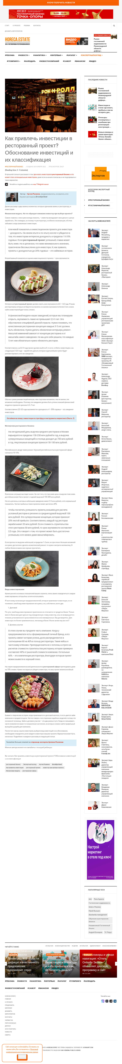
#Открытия (84, 946)
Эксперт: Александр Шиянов (106, 286)
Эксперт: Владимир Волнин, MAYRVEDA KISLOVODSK (109, 704)
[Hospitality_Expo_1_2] (61, 14)
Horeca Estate (52, 1047)
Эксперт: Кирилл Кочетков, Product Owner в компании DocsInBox (109, 650)
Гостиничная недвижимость (99, 903)
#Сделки (75, 946)
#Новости (23, 55)
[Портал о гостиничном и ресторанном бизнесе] (17, 41)
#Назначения (107, 946)
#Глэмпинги (13, 61)
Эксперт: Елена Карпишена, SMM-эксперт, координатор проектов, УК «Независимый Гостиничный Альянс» (107, 359)
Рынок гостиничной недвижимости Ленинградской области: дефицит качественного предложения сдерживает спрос (24, 960)
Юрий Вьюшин (94, 911)
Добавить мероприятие (13, 31)
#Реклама (9, 55)
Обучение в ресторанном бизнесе (98, 920)
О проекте (16, 26)
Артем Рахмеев (33, 194)
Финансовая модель (13, 771)
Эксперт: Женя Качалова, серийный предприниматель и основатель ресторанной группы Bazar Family (109, 583)
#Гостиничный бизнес (99, 205)
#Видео (92, 61)
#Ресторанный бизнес (99, 200)
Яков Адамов (99, 899)
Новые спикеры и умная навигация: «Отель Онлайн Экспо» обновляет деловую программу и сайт (98, 962)
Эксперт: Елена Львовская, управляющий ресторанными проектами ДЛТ (107, 318)
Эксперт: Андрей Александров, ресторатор (107, 470)
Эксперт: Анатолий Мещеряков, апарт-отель (106, 426)
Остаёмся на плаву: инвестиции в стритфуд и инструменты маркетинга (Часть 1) (40, 418)
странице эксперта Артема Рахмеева (47, 742)
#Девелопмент (95, 946)
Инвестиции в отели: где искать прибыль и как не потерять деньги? (61, 966)
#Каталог (71, 55)
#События (49, 946)
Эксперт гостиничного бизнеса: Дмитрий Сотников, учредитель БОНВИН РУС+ (107, 253)
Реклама (27, 26)
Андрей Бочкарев (95, 932)
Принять (22, 1057)
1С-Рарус (108, 932)
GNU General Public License (70, 1050)
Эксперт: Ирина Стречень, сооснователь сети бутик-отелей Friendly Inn (107, 747)
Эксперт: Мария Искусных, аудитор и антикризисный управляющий (107, 486)
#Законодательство (62, 946)
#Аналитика (39, 55)
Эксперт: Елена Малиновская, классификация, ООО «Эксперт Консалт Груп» (108, 337)
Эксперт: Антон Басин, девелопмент (107, 438)
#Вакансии (80, 61)
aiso (90, 899)
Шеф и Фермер (95, 907)
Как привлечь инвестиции (14, 768)
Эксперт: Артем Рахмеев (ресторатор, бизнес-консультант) (106, 397)
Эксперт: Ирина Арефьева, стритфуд (106, 565)
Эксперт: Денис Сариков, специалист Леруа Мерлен (107, 730)
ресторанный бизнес (13, 764)
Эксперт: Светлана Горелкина (106, 619)
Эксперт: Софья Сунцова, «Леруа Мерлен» (105, 634)
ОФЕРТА (7, 1035)
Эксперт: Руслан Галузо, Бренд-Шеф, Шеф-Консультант (107, 300)
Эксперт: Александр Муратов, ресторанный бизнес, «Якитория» (107, 271)
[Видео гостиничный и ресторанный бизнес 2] (76, 41)
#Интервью (55, 55)
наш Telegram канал (41, 184)
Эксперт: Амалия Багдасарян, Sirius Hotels (108, 716)
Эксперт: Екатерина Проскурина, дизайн (106, 551)
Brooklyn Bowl (57, 764)
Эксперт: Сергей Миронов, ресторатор (106, 413)
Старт (7, 26)
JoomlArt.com (88, 1047)
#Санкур (67, 61)
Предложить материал (9, 1006)
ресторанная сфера (29, 771)
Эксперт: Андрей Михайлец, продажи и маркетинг (106, 235)
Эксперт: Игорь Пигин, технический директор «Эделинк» (107, 690)
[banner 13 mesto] (100, 850)
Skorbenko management (98, 915)
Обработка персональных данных (10, 1023)
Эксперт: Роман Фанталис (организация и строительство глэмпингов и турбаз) (107, 534)
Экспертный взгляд (29, 764)
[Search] (114, 25)
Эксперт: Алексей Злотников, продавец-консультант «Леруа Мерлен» (106, 604)
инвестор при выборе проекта (53, 768)
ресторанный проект (33, 768)
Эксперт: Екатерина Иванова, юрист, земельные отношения (106, 454)
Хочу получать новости (10, 1030)
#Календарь (30, 61)
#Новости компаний (49, 61)
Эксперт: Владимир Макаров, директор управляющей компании (107, 790)
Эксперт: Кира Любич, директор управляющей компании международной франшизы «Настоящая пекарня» (108, 769)
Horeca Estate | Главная (10, 997)
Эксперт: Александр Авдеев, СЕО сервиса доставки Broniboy (106, 380)
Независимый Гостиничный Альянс (99, 927)
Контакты (37, 26)
